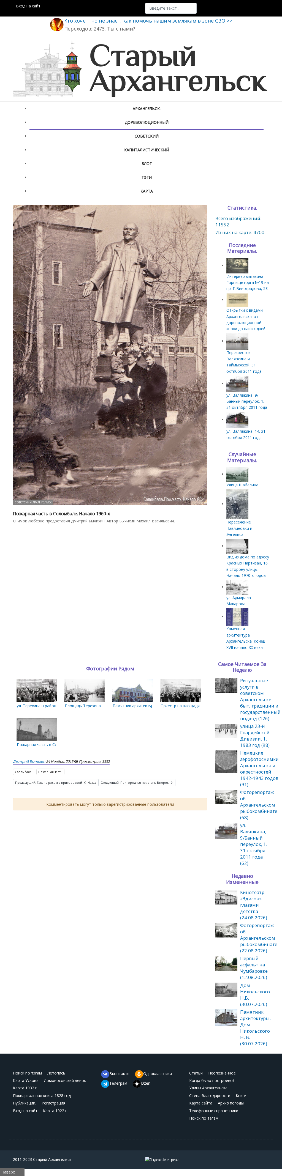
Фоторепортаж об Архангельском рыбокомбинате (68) (258, 805)
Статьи (196, 1073)
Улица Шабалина (242, 484)
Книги (241, 1095)
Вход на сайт (28, 6)
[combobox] (171, 8)
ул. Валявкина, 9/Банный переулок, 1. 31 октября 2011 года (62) (253, 844)
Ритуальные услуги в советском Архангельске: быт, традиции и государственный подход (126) (260, 699)
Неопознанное (222, 1073)
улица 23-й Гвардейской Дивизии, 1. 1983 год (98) (255, 735)
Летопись (56, 1073)
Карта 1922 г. (55, 1110)
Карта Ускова (26, 1080)
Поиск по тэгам (27, 1073)
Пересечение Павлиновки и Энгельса (239, 528)
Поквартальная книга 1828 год (42, 1095)
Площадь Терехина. (83, 705)
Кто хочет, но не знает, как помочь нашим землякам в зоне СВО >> (148, 20)
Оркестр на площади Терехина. (190, 705)
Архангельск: (147, 108)
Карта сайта (200, 1103)
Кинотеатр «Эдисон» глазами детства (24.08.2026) (253, 905)
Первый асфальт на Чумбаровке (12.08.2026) (254, 967)
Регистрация (53, 1103)
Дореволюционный (147, 122)
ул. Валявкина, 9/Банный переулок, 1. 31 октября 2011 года (246, 401)
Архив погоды (231, 1103)
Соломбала (23, 772)
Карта (146, 191)
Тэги (147, 177)
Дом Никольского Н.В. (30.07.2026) (255, 994)
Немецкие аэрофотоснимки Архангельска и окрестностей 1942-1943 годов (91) (259, 769)
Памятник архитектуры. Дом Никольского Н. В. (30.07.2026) (255, 1028)
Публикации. (24, 1103)
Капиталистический (146, 149)
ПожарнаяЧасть (50, 772)
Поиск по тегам (203, 1118)
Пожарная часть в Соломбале (45, 744)
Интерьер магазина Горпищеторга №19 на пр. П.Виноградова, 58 (247, 282)
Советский (147, 136)
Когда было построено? (211, 1080)
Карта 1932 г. (25, 1087)
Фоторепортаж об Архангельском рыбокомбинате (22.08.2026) (258, 938)
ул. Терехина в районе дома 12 (46, 705)
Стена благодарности (209, 1095)
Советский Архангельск (33, 502)
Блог (147, 163)
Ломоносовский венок (65, 1080)
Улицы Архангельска (208, 1087)
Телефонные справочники (213, 1110)
